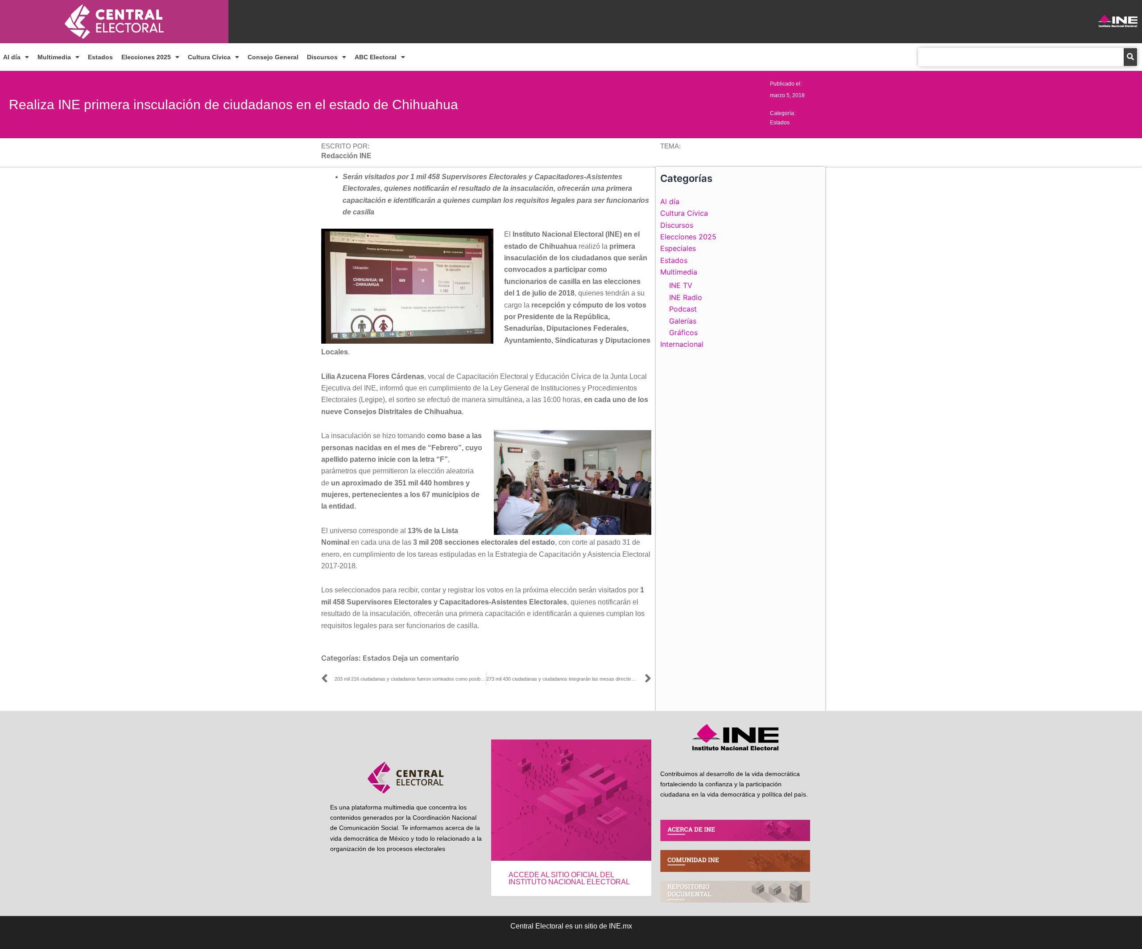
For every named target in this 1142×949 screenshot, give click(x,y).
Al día (12, 57)
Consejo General (273, 57)
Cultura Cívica (209, 57)
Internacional (681, 344)
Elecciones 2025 (146, 57)
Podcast (683, 308)
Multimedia (54, 57)
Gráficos (683, 332)
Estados (100, 57)
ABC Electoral (376, 57)
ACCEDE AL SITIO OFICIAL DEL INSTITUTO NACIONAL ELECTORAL (569, 878)
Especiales (678, 248)
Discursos (322, 57)
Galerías (682, 320)
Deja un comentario (426, 657)
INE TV (680, 285)
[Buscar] (1130, 57)
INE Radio (685, 297)
